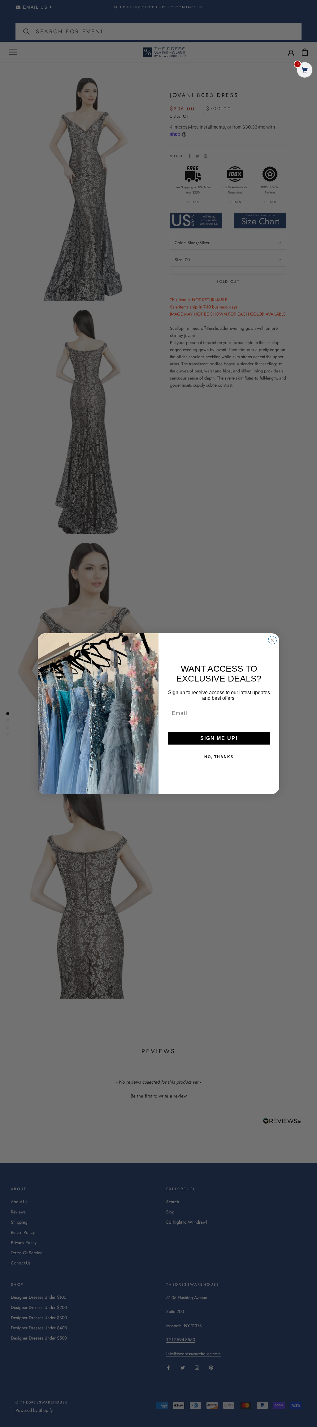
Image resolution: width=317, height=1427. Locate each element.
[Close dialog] (272, 640)
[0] (304, 70)
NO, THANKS (219, 757)
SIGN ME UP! (219, 738)
